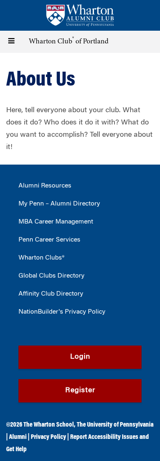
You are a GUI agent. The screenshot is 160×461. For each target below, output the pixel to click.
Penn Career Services (49, 240)
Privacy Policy (48, 437)
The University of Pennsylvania (115, 425)
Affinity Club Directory (50, 294)
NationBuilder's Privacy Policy (61, 312)
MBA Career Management (55, 222)
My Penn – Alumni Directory (59, 204)
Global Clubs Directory (51, 276)
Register (80, 390)
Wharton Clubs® (41, 258)
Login (80, 357)
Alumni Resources (44, 186)
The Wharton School (48, 425)
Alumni (18, 437)
